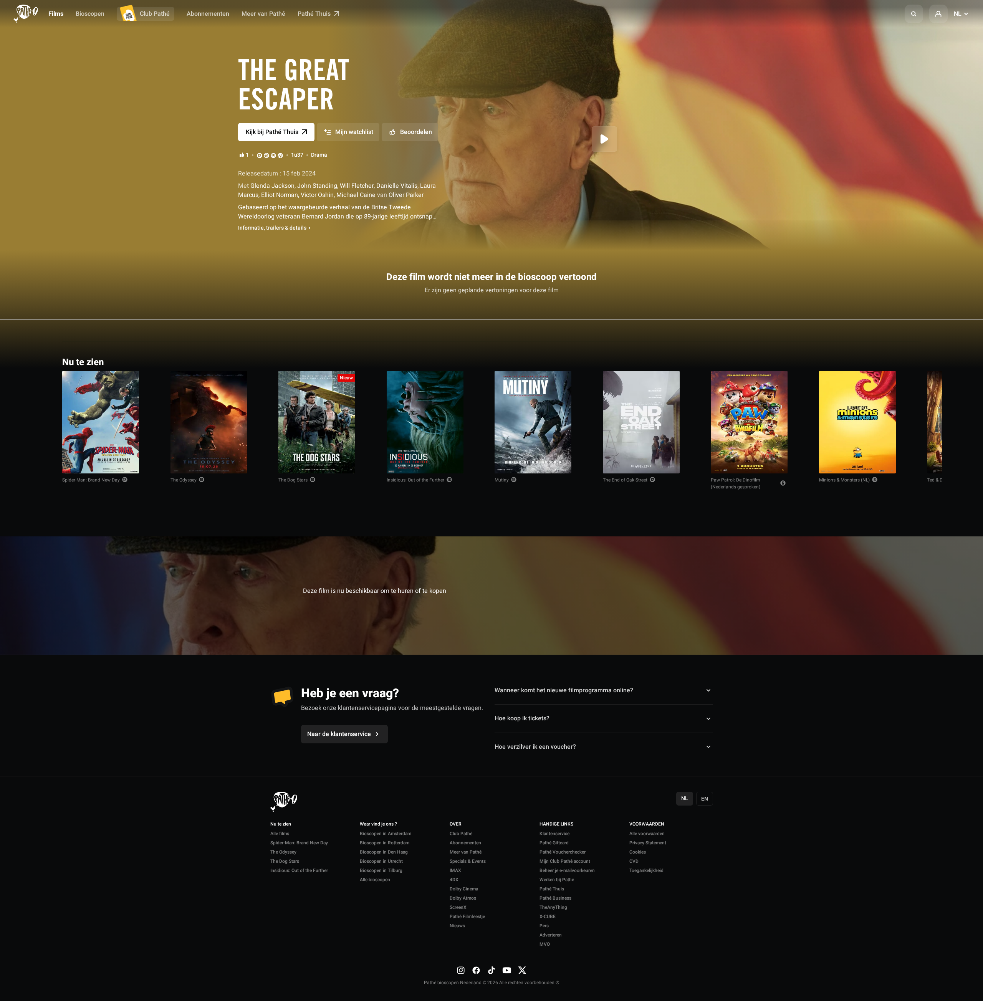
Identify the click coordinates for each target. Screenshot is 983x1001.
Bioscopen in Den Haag (384, 852)
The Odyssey (183, 480)
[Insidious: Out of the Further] (425, 422)
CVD (634, 861)
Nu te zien (280, 824)
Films (55, 13)
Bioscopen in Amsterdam (385, 833)
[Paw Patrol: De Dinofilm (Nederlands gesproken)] (749, 422)
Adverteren (550, 935)
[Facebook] (476, 970)
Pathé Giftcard (554, 842)
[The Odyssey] (208, 422)
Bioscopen (90, 13)
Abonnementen (208, 13)
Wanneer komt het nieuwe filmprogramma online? (564, 690)
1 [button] (247, 155)
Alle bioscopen (375, 879)
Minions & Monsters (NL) (844, 480)
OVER (456, 824)
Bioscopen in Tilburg (381, 870)
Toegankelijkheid (646, 870)
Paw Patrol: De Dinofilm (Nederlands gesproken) (735, 483)
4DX (454, 879)
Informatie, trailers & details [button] (272, 228)
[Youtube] (506, 970)
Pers (544, 925)
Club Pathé (155, 13)
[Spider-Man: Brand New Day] (100, 422)
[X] (522, 970)
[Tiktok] (491, 970)
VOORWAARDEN (646, 824)
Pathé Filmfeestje (467, 916)
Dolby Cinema (464, 888)
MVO (544, 944)
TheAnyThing (553, 907)
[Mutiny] (533, 422)
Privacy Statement (647, 842)
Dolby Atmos (463, 898)
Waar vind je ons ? (378, 824)
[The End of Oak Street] (641, 422)
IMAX (455, 870)
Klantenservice (554, 833)
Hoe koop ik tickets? (522, 718)
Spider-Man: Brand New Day (91, 480)
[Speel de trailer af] (604, 139)
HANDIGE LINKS (556, 824)
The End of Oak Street (625, 480)
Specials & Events (468, 861)
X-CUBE (547, 916)
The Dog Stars (293, 480)
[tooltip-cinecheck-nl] (260, 155)
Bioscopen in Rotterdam (384, 842)
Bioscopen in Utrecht (381, 861)
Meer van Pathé (263, 13)
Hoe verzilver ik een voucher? (535, 746)
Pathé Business (555, 898)
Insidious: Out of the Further (415, 480)
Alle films (279, 833)
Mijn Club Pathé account (564, 861)
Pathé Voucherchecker (562, 852)
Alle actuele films (891, 361)
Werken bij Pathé (556, 879)
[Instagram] (460, 970)
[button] (914, 14)
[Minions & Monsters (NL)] (857, 422)
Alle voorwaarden (647, 833)
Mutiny (502, 480)
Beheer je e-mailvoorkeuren (567, 870)
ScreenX (458, 907)
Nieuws (457, 925)
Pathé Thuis (315, 13)
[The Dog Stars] (316, 422)
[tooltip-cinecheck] (266, 155)
